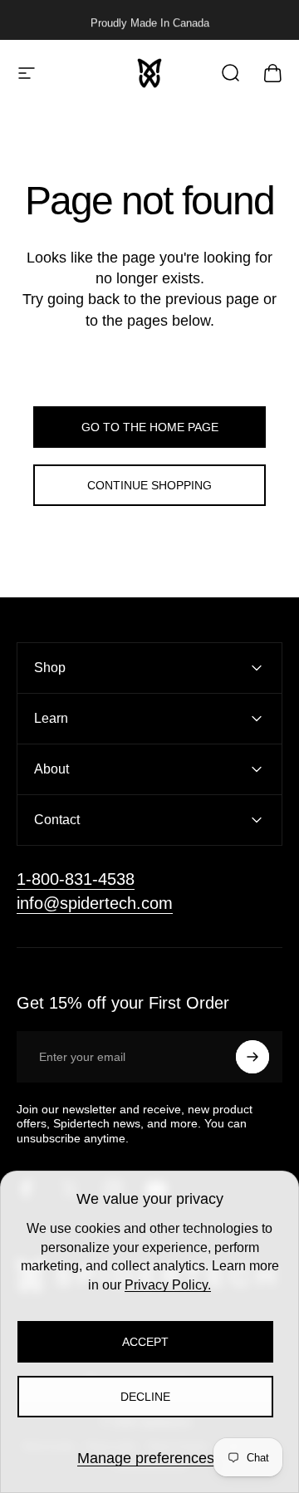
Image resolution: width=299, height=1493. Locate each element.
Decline (145, 1396)
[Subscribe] (252, 1056)
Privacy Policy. (168, 1285)
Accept (145, 1341)
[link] (76, 879)
